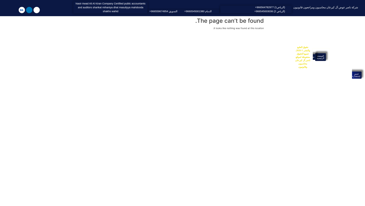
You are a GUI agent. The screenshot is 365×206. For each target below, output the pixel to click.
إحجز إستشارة (356, 75)
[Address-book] (36, 10)
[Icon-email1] (44, 10)
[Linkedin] (29, 10)
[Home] (51, 10)
